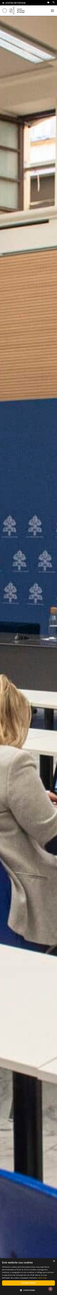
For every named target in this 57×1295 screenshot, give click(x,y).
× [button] (54, 1261)
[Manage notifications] (50, 1289)
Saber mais (42, 1278)
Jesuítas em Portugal (15, 3)
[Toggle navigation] (52, 10)
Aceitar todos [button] (28, 1283)
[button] (28, 1290)
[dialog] (28, 1276)
